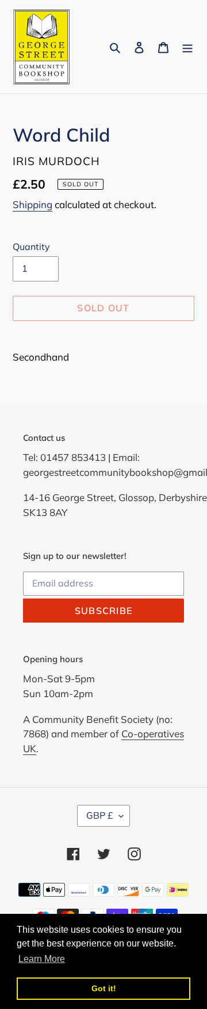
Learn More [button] (41, 959)
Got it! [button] (103, 988)
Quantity (31, 246)
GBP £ (99, 815)
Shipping (32, 204)
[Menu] (187, 46)
